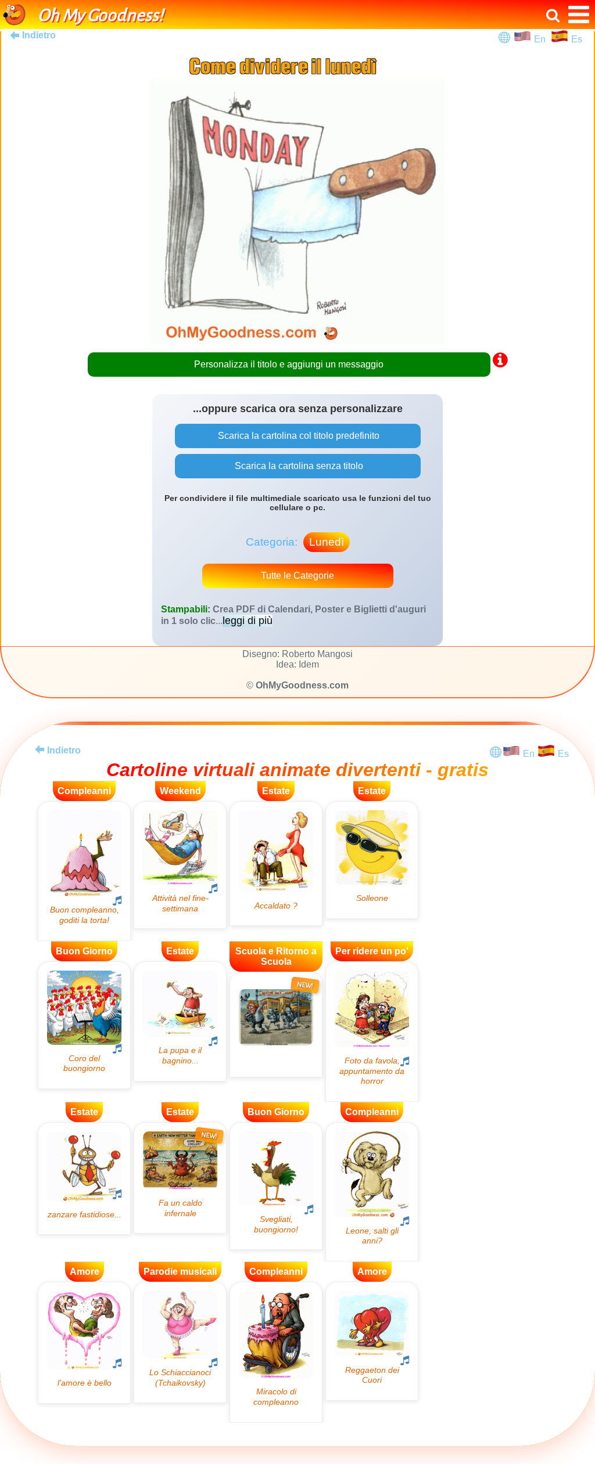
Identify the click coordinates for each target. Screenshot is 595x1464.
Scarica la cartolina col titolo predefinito (297, 436)
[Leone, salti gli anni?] (372, 1191)
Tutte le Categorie (297, 575)
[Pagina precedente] (39, 749)
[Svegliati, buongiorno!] (276, 1186)
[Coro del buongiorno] (84, 1025)
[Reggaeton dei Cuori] (372, 1341)
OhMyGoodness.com (302, 685)
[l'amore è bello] (84, 1342)
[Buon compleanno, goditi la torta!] (84, 871)
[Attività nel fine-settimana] (180, 864)
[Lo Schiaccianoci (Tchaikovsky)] (180, 1342)
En (542, 39)
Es (576, 39)
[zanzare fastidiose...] (84, 1178)
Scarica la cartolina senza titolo (297, 466)
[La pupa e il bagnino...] (180, 1021)
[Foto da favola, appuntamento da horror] (372, 1031)
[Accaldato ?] (276, 863)
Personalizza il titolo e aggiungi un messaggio (288, 364)
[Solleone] (372, 860)
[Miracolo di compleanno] (276, 1352)
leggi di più (248, 620)
